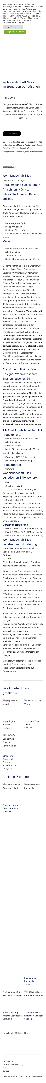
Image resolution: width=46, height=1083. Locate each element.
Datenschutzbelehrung (13, 1064)
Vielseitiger (7, 148)
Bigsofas (16, 142)
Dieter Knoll (19, 152)
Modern (20, 145)
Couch (26, 382)
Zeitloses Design (14, 180)
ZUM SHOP (11, 133)
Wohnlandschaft (19, 148)
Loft (14, 145)
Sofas (39, 145)
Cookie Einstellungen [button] (13, 27)
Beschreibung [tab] (9, 167)
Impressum (8, 1061)
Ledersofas (7, 145)
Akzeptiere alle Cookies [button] (14, 32)
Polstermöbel (30, 145)
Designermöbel (27, 142)
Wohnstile (31, 148)
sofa (27, 152)
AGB (4, 1067)
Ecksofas (38, 142)
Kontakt (6, 1071)
